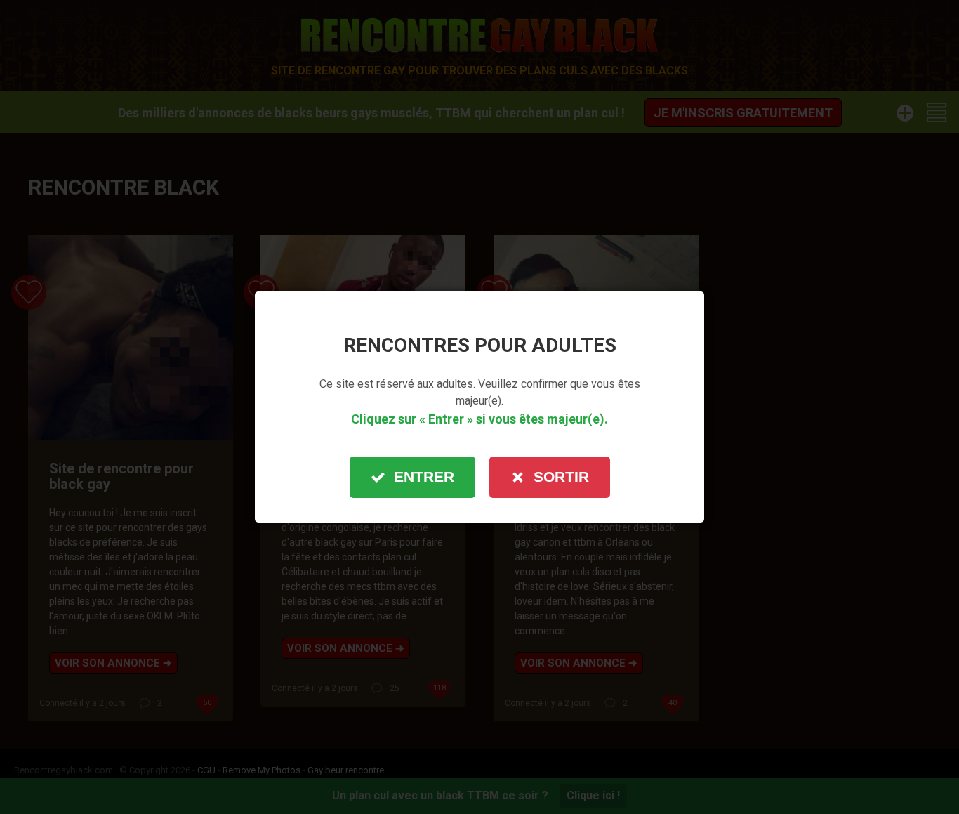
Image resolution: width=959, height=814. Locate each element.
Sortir (561, 476)
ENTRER (424, 476)
